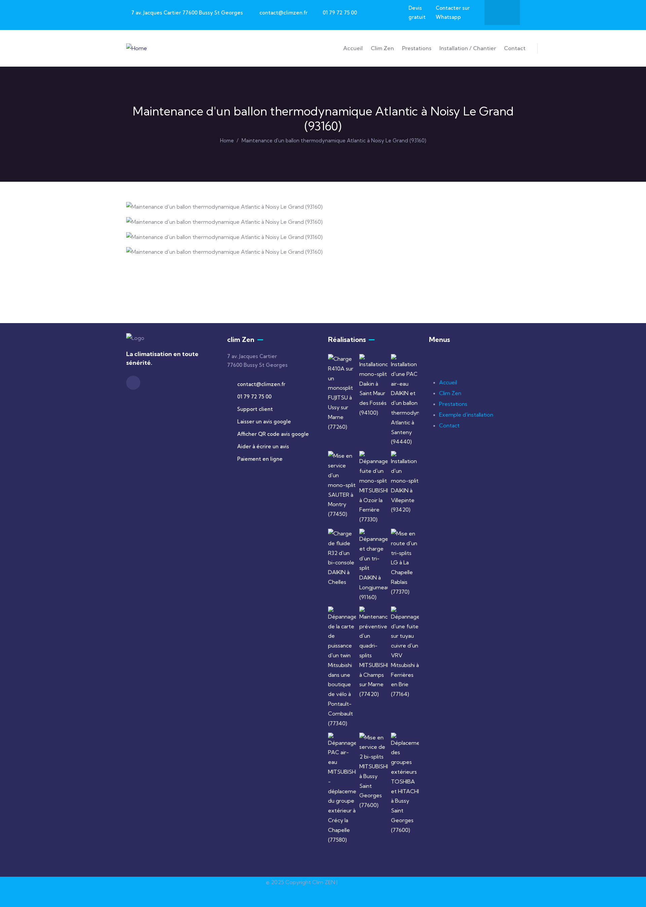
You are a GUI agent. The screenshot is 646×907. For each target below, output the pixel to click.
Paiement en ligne (260, 459)
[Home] (136, 48)
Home (227, 140)
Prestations (453, 403)
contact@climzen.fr (283, 12)
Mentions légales (359, 882)
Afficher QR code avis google (273, 434)
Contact (449, 425)
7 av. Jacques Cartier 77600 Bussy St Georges (187, 12)
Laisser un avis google (264, 421)
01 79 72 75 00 (340, 12)
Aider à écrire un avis (263, 446)
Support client (255, 409)
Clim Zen (450, 393)
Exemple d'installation (466, 414)
